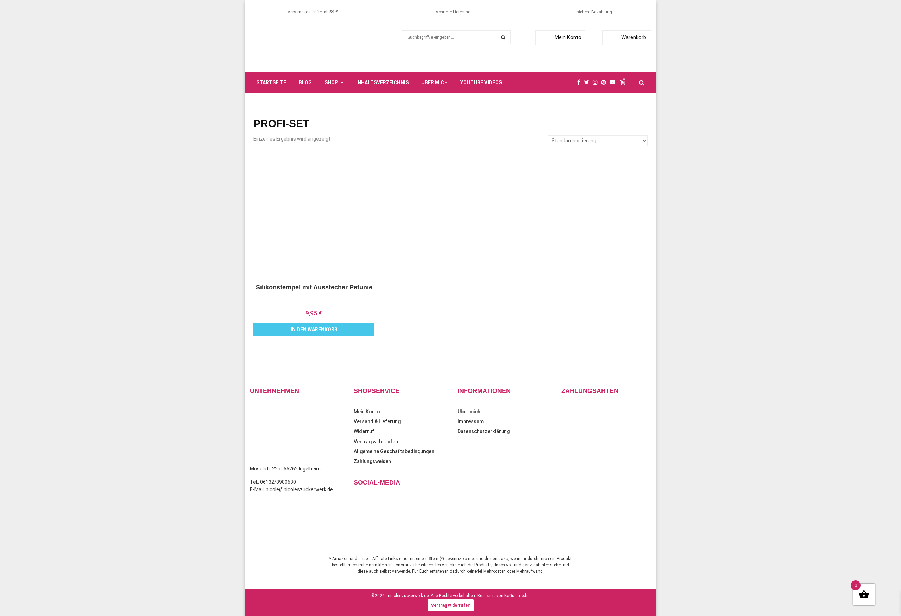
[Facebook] (580, 82)
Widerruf (364, 431)
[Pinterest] (605, 82)
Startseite (271, 82)
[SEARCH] (503, 37)
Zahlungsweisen (372, 461)
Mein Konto (568, 37)
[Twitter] (588, 82)
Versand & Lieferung (377, 421)
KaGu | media (517, 595)
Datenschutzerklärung (484, 431)
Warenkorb (633, 37)
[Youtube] (614, 82)
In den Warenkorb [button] (314, 329)
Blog (305, 82)
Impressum (471, 421)
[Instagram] (597, 82)
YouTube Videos (481, 82)
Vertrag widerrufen (376, 441)
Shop (331, 82)
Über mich (434, 82)
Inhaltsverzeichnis (382, 82)
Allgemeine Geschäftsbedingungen (394, 451)
